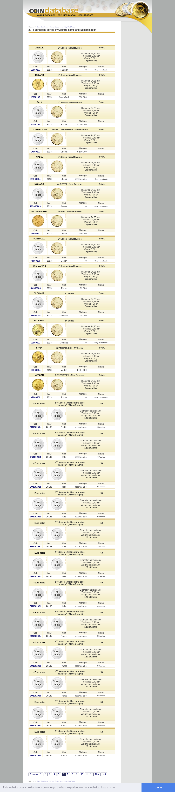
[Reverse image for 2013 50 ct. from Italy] (57, 112)
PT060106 (35, 261)
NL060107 (36, 233)
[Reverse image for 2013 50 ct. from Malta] (57, 166)
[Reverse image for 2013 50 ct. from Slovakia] (57, 303)
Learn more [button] (108, 787)
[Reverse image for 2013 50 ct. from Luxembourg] (57, 139)
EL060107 (35, 70)
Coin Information (67, 15)
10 (82, 774)
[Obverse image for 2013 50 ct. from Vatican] (38, 385)
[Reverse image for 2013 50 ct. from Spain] (57, 357)
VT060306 (35, 397)
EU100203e (35, 755)
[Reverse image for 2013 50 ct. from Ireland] (57, 84)
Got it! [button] (158, 787)
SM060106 (35, 288)
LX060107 (35, 152)
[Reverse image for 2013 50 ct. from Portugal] (57, 248)
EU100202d (35, 517)
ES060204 (36, 370)
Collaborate (85, 15)
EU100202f (35, 457)
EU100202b (35, 606)
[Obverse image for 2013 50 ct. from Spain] (38, 357)
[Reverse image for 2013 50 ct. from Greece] (57, 57)
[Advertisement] (86, 19)
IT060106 (35, 124)
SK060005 (35, 315)
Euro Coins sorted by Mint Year (62, 27)
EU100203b (35, 696)
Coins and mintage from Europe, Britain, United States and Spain (53, 10)
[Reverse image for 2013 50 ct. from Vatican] (57, 385)
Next (97, 774)
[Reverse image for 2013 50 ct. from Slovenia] (57, 330)
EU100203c (35, 666)
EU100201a (35, 427)
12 (91, 774)
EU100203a (35, 725)
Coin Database (42, 27)
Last (104, 774)
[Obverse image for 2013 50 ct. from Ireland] (38, 84)
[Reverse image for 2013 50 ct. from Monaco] (57, 194)
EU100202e (35, 487)
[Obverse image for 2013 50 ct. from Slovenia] (38, 330)
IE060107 (35, 97)
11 (87, 774)
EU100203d (35, 636)
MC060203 (35, 206)
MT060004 (35, 179)
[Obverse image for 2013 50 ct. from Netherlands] (38, 221)
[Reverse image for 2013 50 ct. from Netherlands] (57, 221)
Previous (34, 774)
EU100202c (35, 576)
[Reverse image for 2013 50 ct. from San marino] (57, 275)
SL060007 (35, 343)
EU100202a (35, 546)
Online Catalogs (46, 15)
